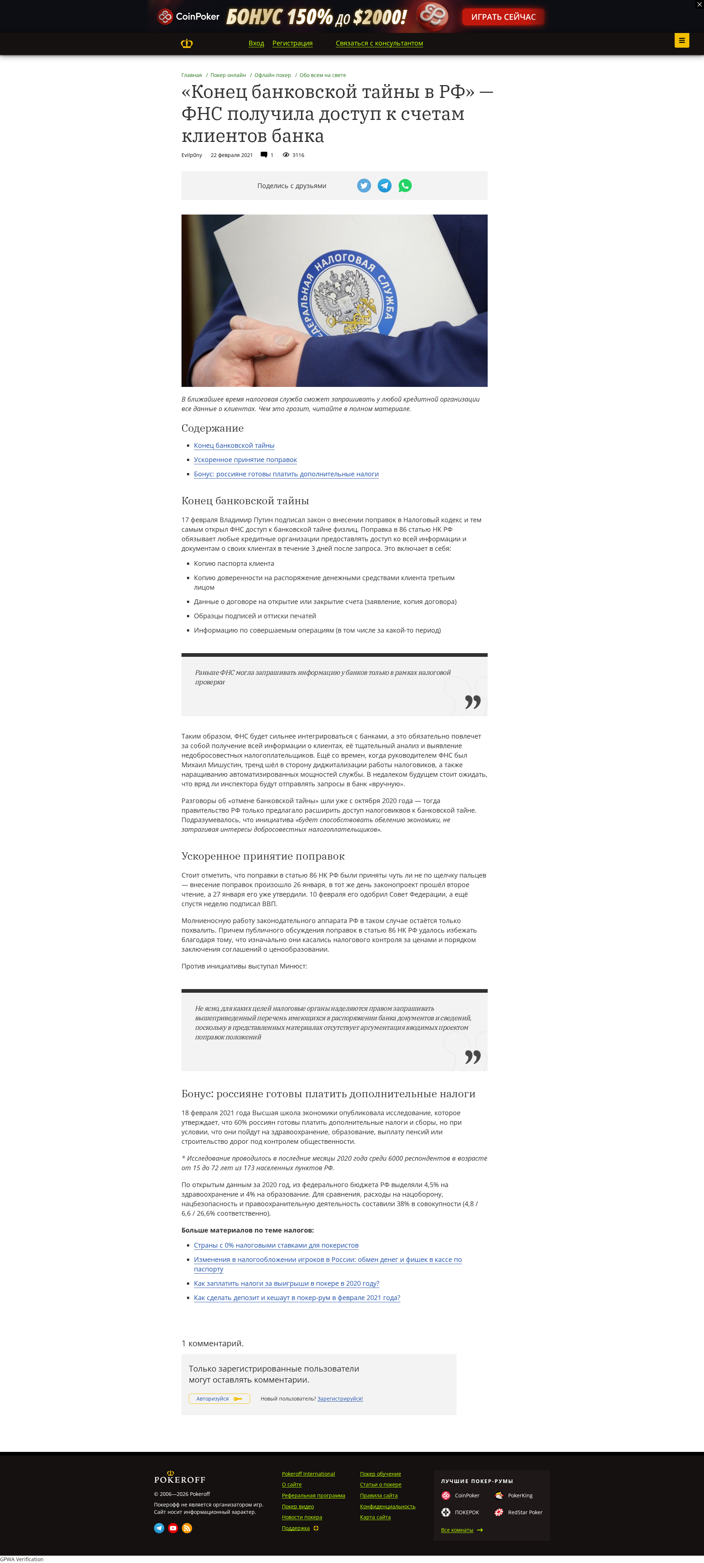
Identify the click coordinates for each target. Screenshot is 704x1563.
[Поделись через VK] (344, 186)
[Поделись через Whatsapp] (405, 186)
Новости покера (302, 1516)
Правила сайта (379, 1495)
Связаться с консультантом (379, 43)
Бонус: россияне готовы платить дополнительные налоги (286, 473)
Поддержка (296, 1527)
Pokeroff (187, 43)
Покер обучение (380, 1473)
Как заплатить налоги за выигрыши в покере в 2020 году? (287, 1283)
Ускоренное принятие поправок (245, 459)
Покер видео (298, 1506)
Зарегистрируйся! (340, 1398)
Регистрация (292, 43)
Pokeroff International (308, 1473)
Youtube (173, 1528)
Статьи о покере (381, 1484)
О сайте (292, 1484)
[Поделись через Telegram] (385, 186)
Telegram (159, 1528)
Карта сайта (375, 1516)
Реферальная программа (313, 1495)
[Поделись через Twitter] (364, 186)
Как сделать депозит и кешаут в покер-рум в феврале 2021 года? (297, 1297)
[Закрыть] (699, 4)
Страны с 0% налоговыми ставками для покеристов (276, 1245)
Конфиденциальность (387, 1506)
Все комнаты (457, 1529)
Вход (256, 43)
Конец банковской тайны (234, 445)
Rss (187, 1528)
